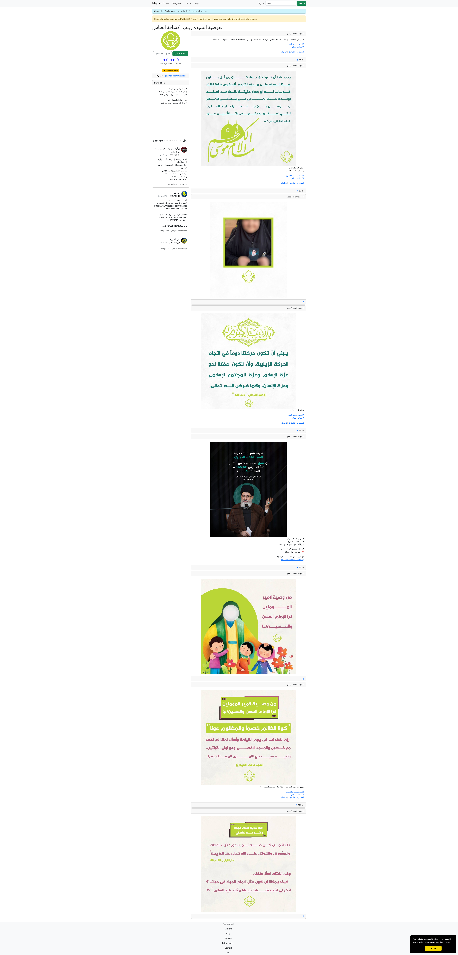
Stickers (189, 3)
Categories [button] (177, 3)
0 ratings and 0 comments (170, 63)
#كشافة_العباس (297, 47)
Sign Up (228, 938)
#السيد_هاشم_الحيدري (295, 44)
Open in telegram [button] (162, 53)
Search (302, 3)
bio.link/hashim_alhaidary (292, 559)
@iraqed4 (162, 196)
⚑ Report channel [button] (171, 70)
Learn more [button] (445, 942)
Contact (228, 948)
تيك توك (292, 51)
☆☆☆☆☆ (170, 59)
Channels (158, 11)
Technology (170, 11)
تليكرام (284, 51)
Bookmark (182, 53)
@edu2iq (163, 242)
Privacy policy (228, 943)
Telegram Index (160, 3)
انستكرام (300, 51)
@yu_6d (163, 155)
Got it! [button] (433, 948)
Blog (197, 3)
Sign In (261, 3)
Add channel (228, 924)
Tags (228, 952)
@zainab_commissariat (175, 75)
